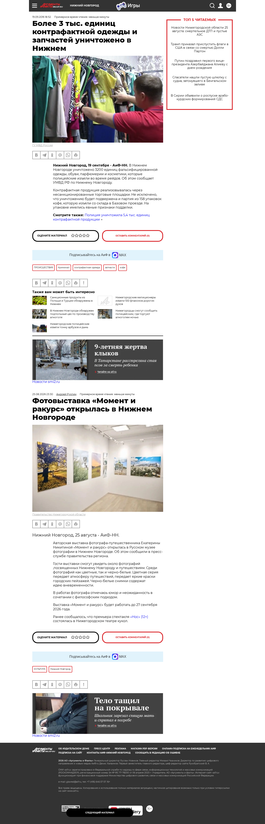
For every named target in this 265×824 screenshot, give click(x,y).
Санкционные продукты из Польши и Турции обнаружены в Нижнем (71, 301)
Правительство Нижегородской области (59, 514)
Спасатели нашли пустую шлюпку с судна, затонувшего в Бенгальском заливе (199, 81)
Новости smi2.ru (46, 382)
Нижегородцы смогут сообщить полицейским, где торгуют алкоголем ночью (136, 314)
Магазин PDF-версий (144, 748)
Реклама (120, 748)
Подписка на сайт (70, 752)
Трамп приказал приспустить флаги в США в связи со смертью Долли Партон (200, 47)
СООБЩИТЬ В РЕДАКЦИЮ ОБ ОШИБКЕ (157, 752)
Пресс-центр (102, 748)
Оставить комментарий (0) (133, 235)
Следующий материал (99, 812)
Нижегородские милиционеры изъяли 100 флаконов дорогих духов (136, 301)
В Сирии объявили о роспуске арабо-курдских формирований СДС (200, 97)
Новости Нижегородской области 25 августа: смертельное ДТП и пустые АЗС (199, 31)
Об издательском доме (73, 748)
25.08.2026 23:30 (42, 394)
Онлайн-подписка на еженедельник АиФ (189, 748)
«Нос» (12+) (138, 617)
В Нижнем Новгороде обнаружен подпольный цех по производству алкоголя (72, 314)
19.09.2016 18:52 (41, 16)
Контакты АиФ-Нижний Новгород (108, 752)
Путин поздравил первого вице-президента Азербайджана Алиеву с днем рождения (200, 64)
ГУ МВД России (42, 145)
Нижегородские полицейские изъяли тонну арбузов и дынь (69, 325)
